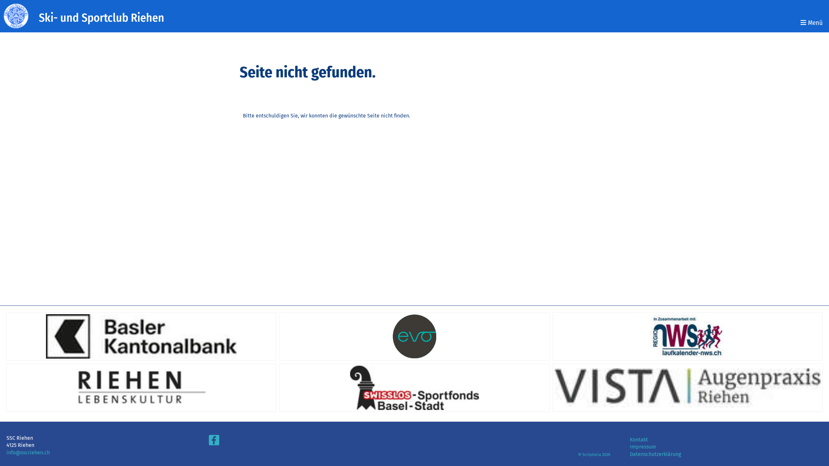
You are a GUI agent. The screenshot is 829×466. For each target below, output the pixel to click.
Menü (814, 23)
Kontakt (639, 440)
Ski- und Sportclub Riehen (101, 18)
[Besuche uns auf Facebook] (214, 442)
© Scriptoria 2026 (594, 454)
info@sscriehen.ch (28, 452)
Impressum (643, 447)
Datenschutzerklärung (655, 454)
